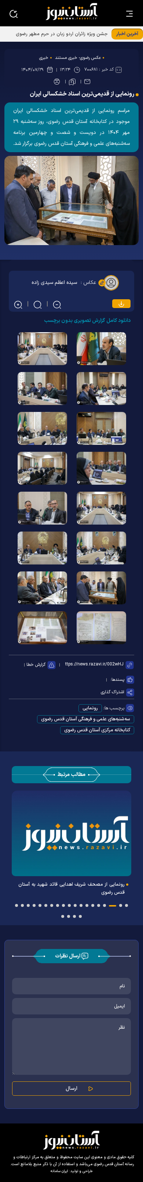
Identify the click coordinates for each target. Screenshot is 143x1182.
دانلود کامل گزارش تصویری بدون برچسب (87, 320)
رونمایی (90, 708)
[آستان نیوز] (71, 11)
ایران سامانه (59, 1171)
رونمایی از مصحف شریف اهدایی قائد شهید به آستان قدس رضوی (71, 888)
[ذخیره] (72, 82)
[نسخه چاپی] (56, 81)
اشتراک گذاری (112, 692)
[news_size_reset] (37, 304)
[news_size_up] (17, 304)
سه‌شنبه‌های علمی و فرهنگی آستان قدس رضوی (85, 719)
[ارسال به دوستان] (87, 81)
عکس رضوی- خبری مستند (78, 58)
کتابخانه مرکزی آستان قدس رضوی (97, 730)
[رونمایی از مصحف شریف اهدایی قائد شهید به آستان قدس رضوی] (71, 833)
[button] (126, 905)
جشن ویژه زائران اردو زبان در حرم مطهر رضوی (62, 34)
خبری (43, 58)
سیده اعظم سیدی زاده (54, 282)
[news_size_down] (56, 304)
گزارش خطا (35, 664)
